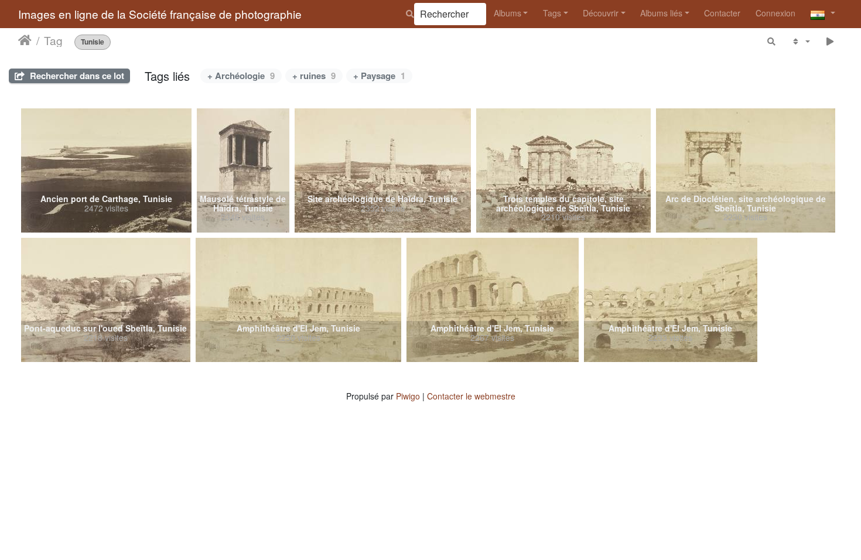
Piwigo (408, 396)
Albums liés (661, 13)
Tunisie (92, 42)
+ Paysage (379, 75)
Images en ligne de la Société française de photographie (160, 14)
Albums (507, 13)
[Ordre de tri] (800, 41)
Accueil (25, 40)
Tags (552, 13)
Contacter (722, 13)
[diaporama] (830, 41)
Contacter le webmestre (471, 396)
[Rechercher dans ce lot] (772, 41)
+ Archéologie (241, 75)
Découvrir (601, 13)
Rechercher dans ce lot (76, 75)
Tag (53, 40)
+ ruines (314, 75)
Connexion (775, 13)
